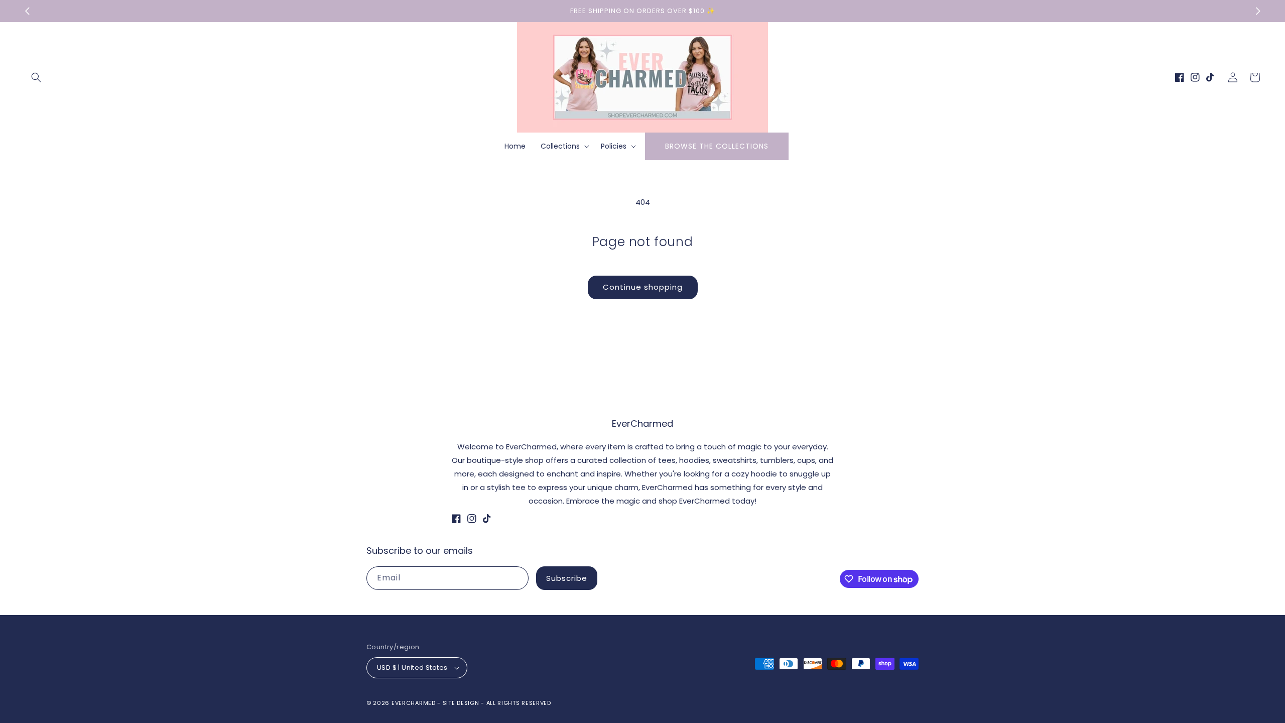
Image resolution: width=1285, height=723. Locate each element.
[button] (36, 77)
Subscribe (566, 578)
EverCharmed (414, 703)
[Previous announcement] (27, 11)
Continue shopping (643, 287)
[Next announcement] (1258, 11)
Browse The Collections (716, 146)
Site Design (461, 703)
